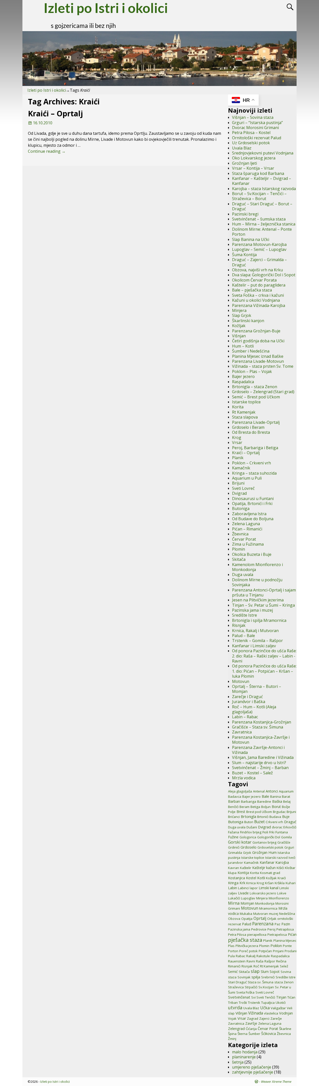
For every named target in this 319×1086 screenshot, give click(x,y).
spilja (255, 976)
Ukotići (281, 1002)
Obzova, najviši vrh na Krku (257, 270)
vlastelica (271, 1013)
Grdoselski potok (270, 847)
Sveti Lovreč (243, 488)
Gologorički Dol (268, 837)
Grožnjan (259, 852)
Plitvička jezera (247, 945)
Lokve (281, 893)
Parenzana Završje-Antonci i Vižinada (258, 750)
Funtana (281, 832)
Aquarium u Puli (247, 478)
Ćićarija (251, 1028)
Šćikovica (268, 1033)
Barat (286, 796)
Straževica (236, 987)
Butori (248, 822)
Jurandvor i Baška (248, 701)
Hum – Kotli (243, 346)
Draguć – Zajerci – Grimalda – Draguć (259, 262)
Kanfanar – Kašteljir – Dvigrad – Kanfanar (261, 181)
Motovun (240, 681)
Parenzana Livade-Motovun (258, 361)
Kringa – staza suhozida (254, 473)
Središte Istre (244, 615)
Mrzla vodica (243, 778)
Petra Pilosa (237, 934)
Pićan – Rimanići (247, 529)
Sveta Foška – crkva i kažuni (258, 295)
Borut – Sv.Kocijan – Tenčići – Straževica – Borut (259, 196)
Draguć (290, 821)
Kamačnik (241, 468)
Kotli (261, 877)
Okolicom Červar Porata (254, 280)
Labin (232, 887)
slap (255, 971)
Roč (256, 966)
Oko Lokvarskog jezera (253, 158)
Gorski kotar (239, 842)
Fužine (233, 837)
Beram (244, 806)
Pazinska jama (239, 929)
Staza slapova (245, 417)
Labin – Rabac (245, 717)
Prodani (291, 951)
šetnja (237, 1062)
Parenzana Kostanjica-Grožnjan (261, 722)
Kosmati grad (270, 872)
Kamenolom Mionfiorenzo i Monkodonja (257, 567)
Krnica (251, 883)
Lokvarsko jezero (263, 893)
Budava (275, 816)
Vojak (232, 1018)
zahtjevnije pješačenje (252, 1072)
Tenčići (270, 997)
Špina (232, 1033)
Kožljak (238, 325)
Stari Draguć (237, 982)
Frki (271, 832)
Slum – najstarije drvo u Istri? (259, 762)
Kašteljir (258, 867)
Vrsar (237, 442)
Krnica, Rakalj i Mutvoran (255, 630)
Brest (241, 811)
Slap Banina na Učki (250, 239)
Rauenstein (236, 961)
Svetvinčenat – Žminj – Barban (260, 767)
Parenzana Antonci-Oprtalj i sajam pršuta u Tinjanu (264, 592)
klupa (232, 872)
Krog (236, 437)
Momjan (247, 903)
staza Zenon (284, 982)
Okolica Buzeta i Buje (251, 554)
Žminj (232, 1038)
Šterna (242, 1033)
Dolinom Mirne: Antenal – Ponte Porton (262, 231)
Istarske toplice (246, 402)
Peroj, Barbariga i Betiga (255, 447)
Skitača (238, 559)
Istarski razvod (276, 857)
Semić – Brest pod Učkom (256, 397)
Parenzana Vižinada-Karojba (258, 305)
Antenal (259, 791)
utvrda (235, 1008)
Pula (231, 956)
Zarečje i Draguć (247, 696)
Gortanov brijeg (264, 842)
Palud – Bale (243, 635)
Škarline (285, 1028)
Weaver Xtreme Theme (276, 1081)
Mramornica (268, 908)
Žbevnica (240, 534)
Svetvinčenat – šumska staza (259, 219)
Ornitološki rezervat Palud (256, 138)
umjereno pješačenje (251, 1067)
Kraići (282, 878)
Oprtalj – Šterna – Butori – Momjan (256, 689)
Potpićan (265, 951)
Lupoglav (248, 898)
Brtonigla (248, 816)
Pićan (292, 934)
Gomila (286, 837)
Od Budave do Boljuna (252, 518)
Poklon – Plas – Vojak (252, 371)
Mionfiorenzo (279, 898)
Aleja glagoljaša (240, 791)
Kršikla (280, 883)
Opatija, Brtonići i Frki (252, 503)
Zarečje (276, 1018)
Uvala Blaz (241, 148)
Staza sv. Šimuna (260, 982)
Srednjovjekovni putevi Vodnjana (262, 153)
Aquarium (286, 791)
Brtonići (262, 816)
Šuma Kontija (244, 254)
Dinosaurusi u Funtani (253, 498)
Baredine (264, 801)
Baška (277, 801)
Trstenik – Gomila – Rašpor (257, 640)
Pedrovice (258, 929)
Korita (237, 407)
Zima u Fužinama (248, 544)
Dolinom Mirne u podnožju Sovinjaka (257, 582)
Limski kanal (268, 887)
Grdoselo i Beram (248, 427)
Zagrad (252, 1018)
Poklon (276, 945)
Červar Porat (244, 539)
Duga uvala (242, 574)
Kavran (233, 868)
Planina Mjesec (284, 940)
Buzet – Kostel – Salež (252, 773)
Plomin (238, 549)
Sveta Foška (245, 992)
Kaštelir (245, 868)
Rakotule (263, 956)
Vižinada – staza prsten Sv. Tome (262, 366)
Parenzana (263, 924)
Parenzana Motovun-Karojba (259, 244)
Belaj (287, 801)
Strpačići (251, 987)
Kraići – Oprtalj (55, 113)
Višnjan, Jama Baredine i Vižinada (263, 757)
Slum (265, 971)
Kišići (280, 868)
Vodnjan (286, 1013)
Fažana (233, 832)
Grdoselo (248, 847)
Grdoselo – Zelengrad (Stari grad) (263, 391)
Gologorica (247, 837)
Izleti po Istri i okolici (46, 90)
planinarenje (244, 1057)
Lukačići (234, 898)
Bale (265, 796)
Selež (284, 966)
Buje (286, 816)
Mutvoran (260, 913)
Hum (272, 852)
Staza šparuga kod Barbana (258, 173)
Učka (265, 1008)
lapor (254, 888)
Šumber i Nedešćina (250, 351)
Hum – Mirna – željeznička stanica (263, 224)
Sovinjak (244, 977)
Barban (234, 801)
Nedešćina (287, 913)
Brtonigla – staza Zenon (254, 386)
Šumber (254, 1033)
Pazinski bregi (245, 214)
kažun (271, 867)
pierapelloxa (256, 934)
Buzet (259, 821)
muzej (273, 913)
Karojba (282, 862)
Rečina (281, 961)
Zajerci (264, 1018)
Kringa (233, 882)
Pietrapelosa (277, 934)
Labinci (243, 888)
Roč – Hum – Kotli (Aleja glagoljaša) (254, 709)
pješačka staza (245, 940)
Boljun (266, 806)
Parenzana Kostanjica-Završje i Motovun (261, 739)
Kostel (251, 877)
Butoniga (240, 508)
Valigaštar (278, 1008)
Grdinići (233, 847)
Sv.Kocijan (266, 987)
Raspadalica (243, 381)
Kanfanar (267, 862)
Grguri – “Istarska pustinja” (257, 122)
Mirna (233, 903)
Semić (233, 971)
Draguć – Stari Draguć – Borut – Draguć (262, 206)
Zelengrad (236, 1028)
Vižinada (255, 1013)
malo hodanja (244, 1052)
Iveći (292, 857)
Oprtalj (259, 918)
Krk (242, 882)
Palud (246, 924)
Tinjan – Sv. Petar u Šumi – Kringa (263, 605)
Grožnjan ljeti (244, 163)
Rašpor (269, 961)
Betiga (255, 806)
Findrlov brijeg (250, 832)
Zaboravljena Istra (249, 513)
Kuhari (291, 883)
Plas (231, 945)
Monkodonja (264, 903)
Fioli (265, 832)
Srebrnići (268, 977)
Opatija (246, 918)
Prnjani (278, 951)
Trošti (243, 1002)
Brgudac (279, 811)
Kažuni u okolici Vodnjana (256, 300)
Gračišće (283, 842)
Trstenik (254, 1002)
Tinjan (281, 997)
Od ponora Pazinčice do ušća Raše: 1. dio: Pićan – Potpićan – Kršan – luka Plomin (264, 671)
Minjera (239, 310)
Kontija (243, 872)
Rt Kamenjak (243, 412)
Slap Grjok (241, 315)
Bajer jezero (243, 376)
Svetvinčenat (239, 997)
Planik (237, 457)
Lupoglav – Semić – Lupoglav (259, 249)
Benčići (233, 806)
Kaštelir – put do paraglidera (258, 285)
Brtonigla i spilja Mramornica (259, 620)
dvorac (277, 827)
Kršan (269, 883)
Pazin (285, 924)
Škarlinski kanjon (248, 320)
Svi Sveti (257, 997)
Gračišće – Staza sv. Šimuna (257, 727)
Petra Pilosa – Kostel (251, 132)
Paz (277, 924)
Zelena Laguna (246, 523)
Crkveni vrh (274, 822)
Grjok (247, 852)
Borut (276, 806)
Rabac (240, 956)
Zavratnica (242, 732)
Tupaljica (268, 1002)
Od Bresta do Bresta (251, 432)
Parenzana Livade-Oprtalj (256, 422)
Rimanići (234, 966)
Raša (259, 961)
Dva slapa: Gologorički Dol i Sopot (263, 275)
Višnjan (239, 336)
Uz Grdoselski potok (251, 142)
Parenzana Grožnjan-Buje (256, 331)
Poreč (243, 951)
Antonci (272, 791)
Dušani (251, 827)
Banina (275, 796)
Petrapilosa (285, 929)
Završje (251, 1023)
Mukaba (246, 913)
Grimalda (235, 852)
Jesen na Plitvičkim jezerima (258, 600)
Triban (233, 1002)
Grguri (289, 847)
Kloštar (290, 868)
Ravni (250, 961)
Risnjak (238, 625)
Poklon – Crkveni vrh (251, 463)
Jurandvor (235, 862)
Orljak (271, 918)
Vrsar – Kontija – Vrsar (253, 168)
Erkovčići (289, 827)
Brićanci (234, 816)
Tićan (291, 997)
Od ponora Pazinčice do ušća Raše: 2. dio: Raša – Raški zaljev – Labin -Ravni (264, 656)
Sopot (275, 971)
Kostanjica (236, 877)
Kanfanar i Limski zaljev (254, 646)
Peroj (271, 929)
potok (253, 951)
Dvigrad (239, 493)
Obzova (234, 918)
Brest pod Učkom (259, 811)
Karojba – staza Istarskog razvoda (264, 188)
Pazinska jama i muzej (252, 610)
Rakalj (250, 956)
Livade (243, 893)
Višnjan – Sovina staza (252, 117)
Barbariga (248, 801)
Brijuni (238, 483)
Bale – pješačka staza (252, 290)
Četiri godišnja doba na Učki (258, 341)
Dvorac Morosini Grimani (255, 127)
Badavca (234, 796)
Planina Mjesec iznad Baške (257, 356)
